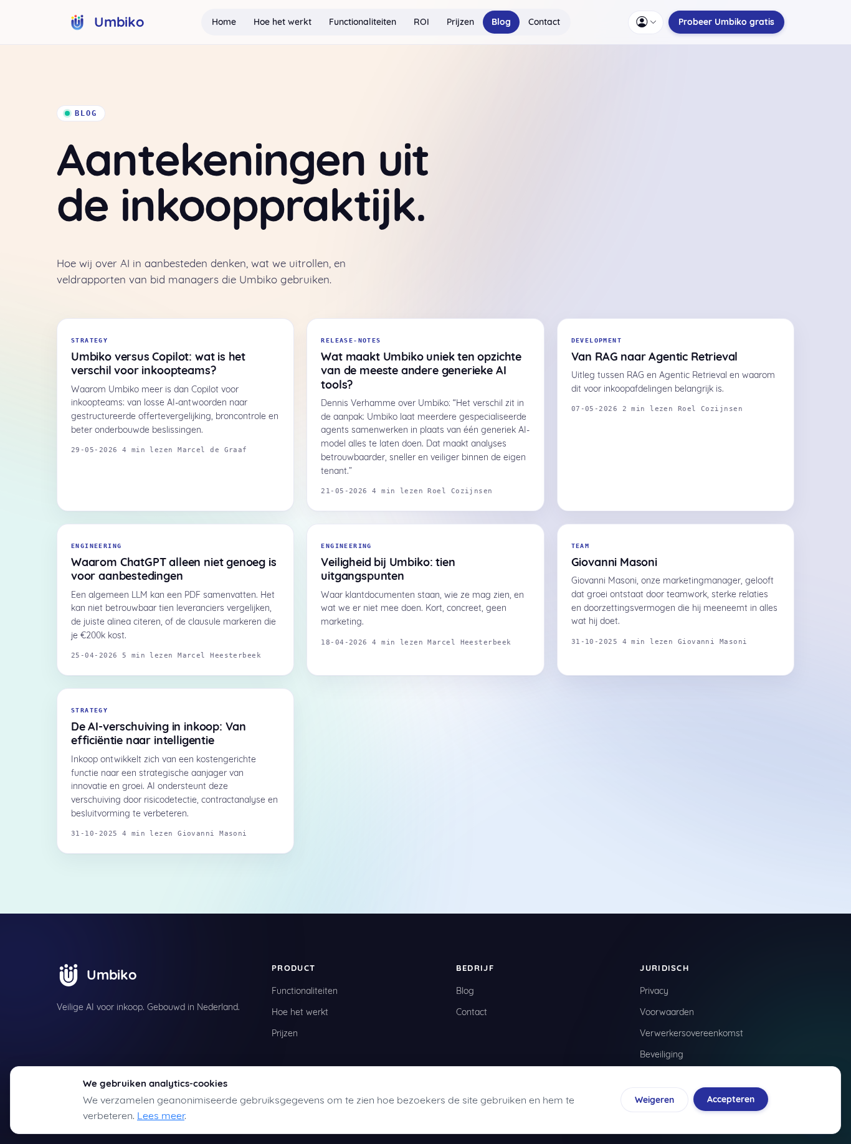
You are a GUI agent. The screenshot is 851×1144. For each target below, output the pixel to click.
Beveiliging (661, 1054)
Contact (544, 21)
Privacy (654, 990)
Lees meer (160, 1115)
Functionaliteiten (362, 21)
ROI (421, 21)
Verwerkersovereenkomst (691, 1033)
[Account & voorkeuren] (645, 22)
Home (224, 21)
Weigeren (654, 1099)
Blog (501, 21)
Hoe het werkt (282, 21)
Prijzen (460, 21)
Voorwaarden (667, 1012)
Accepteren (730, 1099)
